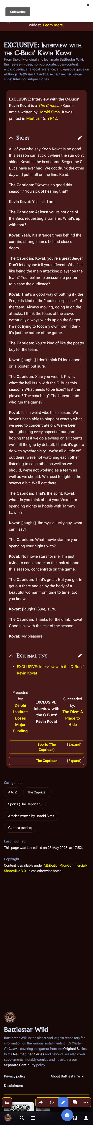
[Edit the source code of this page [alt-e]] (63, 1102)
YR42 (52, 118)
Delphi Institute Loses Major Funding (20, 718)
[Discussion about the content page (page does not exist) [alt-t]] (74, 1102)
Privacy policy (15, 1076)
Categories (12, 783)
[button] (80, 138)
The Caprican (50, 105)
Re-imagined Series (28, 1054)
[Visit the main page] (8, 1118)
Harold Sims (49, 112)
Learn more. (53, 25)
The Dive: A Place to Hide (72, 718)
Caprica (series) (20, 828)
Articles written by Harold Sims (31, 816)
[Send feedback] (67, 1115)
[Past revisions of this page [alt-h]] (52, 1102)
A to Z (12, 792)
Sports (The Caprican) (25, 804)
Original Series (75, 1049)
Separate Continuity (19, 1065)
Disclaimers (13, 1086)
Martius (33, 118)
